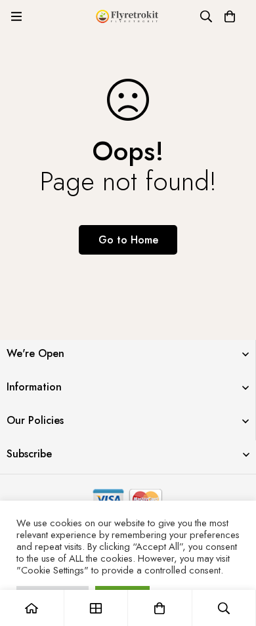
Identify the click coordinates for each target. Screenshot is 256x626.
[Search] (206, 16)
